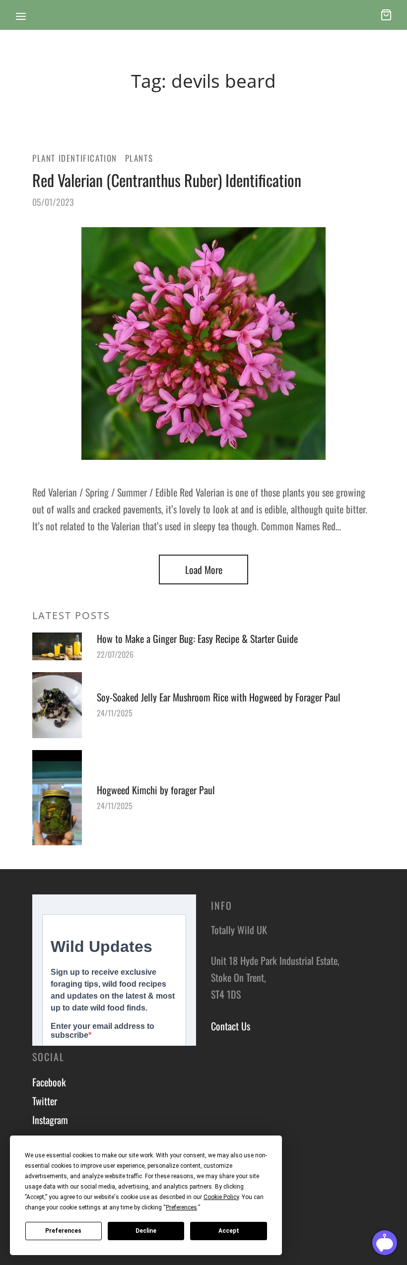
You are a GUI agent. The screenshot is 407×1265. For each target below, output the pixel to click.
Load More (203, 569)
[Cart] (386, 15)
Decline (146, 1230)
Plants (139, 158)
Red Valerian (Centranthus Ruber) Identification (166, 179)
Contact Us (230, 1025)
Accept (228, 1230)
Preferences (63, 1230)
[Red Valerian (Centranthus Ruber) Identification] (203, 343)
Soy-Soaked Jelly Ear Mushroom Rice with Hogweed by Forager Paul (218, 697)
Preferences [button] (181, 1207)
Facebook (49, 1082)
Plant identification (74, 158)
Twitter (44, 1100)
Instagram (50, 1119)
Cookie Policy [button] (221, 1197)
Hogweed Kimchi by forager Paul (156, 790)
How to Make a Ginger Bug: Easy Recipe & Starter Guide (197, 638)
